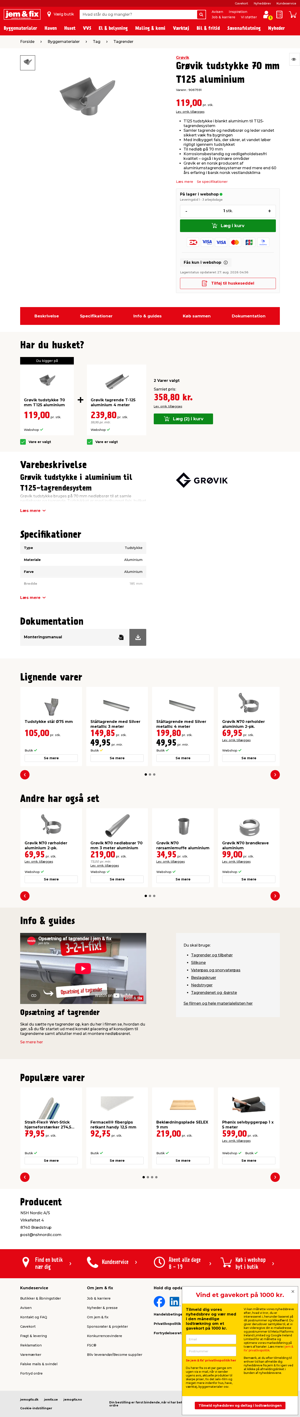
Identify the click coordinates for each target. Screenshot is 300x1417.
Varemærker (30, 1355)
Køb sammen (197, 316)
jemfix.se (51, 1399)
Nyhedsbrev (262, 3)
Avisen (217, 12)
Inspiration (238, 12)
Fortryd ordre (31, 1373)
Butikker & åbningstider (40, 1298)
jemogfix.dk (29, 1399)
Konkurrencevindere (104, 1336)
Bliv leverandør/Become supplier (114, 1355)
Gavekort (241, 3)
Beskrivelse (46, 316)
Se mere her (31, 1042)
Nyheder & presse (102, 1308)
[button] (146, 774)
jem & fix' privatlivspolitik (268, 1348)
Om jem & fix (98, 1317)
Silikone (198, 962)
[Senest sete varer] (294, 59)
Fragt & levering (33, 1336)
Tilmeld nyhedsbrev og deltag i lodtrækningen (240, 1405)
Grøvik (182, 57)
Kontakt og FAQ (33, 1317)
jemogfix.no (73, 1399)
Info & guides (147, 316)
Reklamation (31, 1345)
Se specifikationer (212, 182)
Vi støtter (249, 17)
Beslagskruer (203, 977)
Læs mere (184, 182)
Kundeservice (286, 3)
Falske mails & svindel (38, 1364)
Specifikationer (96, 316)
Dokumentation (249, 316)
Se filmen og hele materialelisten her (218, 1003)
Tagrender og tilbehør (212, 955)
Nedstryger (202, 985)
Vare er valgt (40, 442)
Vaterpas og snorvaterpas (215, 970)
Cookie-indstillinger (36, 1408)
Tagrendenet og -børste (214, 992)
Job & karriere (223, 17)
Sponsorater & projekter (107, 1326)
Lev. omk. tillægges (190, 111)
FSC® (91, 1345)
